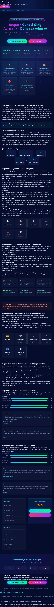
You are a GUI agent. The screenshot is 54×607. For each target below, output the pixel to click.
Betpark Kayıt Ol (21, 596)
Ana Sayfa (3, 596)
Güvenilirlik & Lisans (8, 515)
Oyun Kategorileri (8, 508)
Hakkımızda (45, 596)
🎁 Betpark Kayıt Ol (37, 41)
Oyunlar (9, 4)
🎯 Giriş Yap (5, 6)
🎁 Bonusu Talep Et (40, 511)
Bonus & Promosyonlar (9, 510)
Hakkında (3, 4)
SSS (27, 4)
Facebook (33, 568)
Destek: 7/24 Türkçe (8, 539)
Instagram (21, 568)
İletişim (51, 596)
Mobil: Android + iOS (8, 542)
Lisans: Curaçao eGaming (9, 532)
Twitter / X (9, 568)
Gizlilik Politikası (37, 596)
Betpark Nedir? (7, 505)
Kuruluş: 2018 (7, 534)
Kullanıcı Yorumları (8, 518)
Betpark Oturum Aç (11, 596)
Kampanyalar (29, 596)
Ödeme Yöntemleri (8, 513)
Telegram (44, 568)
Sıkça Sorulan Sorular (9, 520)
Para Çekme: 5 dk (8, 547)
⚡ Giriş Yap (40, 515)
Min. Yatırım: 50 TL (8, 544)
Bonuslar (17, 4)
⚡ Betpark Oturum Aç (17, 41)
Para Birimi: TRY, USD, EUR (10, 537)
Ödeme (23, 4)
